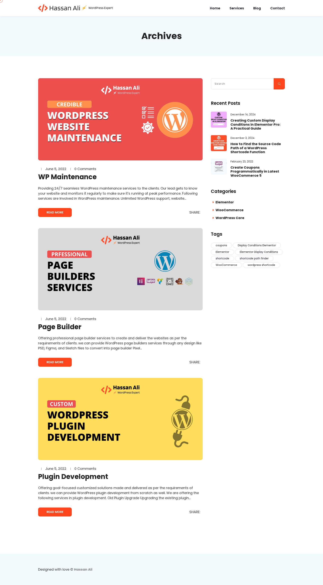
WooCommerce (230, 210)
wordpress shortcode (261, 265)
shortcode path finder (254, 258)
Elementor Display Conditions (259, 252)
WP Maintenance (67, 177)
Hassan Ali (83, 569)
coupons (221, 245)
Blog (257, 8)
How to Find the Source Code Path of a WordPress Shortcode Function (255, 148)
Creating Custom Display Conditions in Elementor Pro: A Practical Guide (255, 124)
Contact (277, 8)
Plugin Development (73, 477)
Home (215, 8)
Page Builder (59, 327)
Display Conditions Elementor (257, 245)
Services (237, 8)
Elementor (225, 202)
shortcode (222, 258)
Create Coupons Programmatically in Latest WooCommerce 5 (254, 171)
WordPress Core (230, 217)
